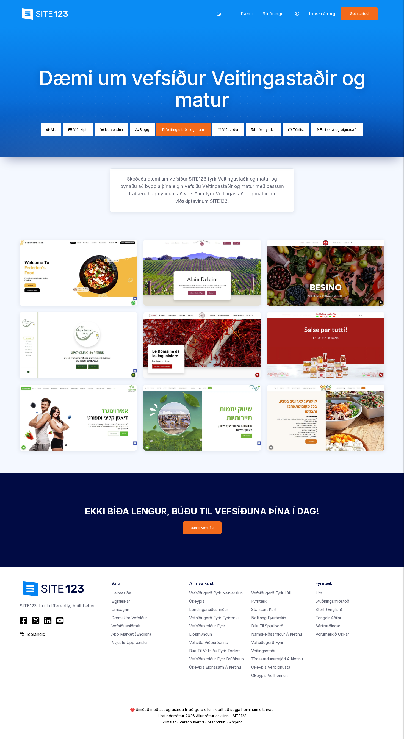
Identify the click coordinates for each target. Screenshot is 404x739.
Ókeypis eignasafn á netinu (215, 667)
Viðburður (230, 130)
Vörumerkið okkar (332, 634)
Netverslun (113, 130)
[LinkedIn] (47, 620)
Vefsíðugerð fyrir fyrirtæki (214, 617)
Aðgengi (236, 722)
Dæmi (247, 13)
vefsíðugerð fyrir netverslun (216, 593)
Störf (329, 609)
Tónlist (298, 130)
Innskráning (322, 13)
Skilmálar (168, 722)
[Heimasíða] (219, 14)
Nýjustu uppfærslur (129, 642)
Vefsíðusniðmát (125, 626)
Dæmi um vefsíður (129, 617)
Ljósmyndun (265, 130)
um (319, 593)
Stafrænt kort (263, 609)
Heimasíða (121, 593)
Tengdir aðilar (328, 617)
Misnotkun (216, 722)
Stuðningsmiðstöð (332, 601)
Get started (359, 14)
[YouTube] (59, 620)
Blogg (144, 130)
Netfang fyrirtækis (268, 617)
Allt (52, 130)
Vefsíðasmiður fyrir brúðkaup (216, 658)
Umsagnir (120, 609)
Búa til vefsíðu (202, 528)
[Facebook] (24, 620)
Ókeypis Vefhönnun (269, 675)
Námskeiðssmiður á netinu (276, 634)
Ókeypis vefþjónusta (270, 667)
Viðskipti (79, 130)
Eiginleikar (120, 601)
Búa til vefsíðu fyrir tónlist (214, 650)
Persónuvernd (192, 722)
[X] (35, 620)
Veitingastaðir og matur (185, 130)
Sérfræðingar (328, 626)
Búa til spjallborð (267, 626)
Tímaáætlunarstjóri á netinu (277, 658)
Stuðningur (274, 13)
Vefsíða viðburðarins (208, 642)
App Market (131, 634)
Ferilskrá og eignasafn (338, 130)
